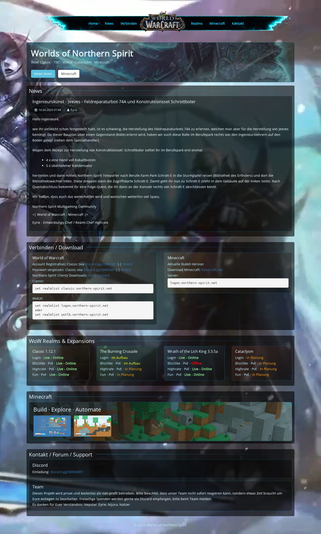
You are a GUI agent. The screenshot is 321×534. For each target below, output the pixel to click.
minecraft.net (212, 269)
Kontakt (238, 23)
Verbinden (129, 23)
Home (93, 23)
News (109, 23)
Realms (197, 23)
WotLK (128, 264)
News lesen (43, 73)
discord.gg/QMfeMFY (101, 264)
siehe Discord (99, 275)
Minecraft (217, 23)
